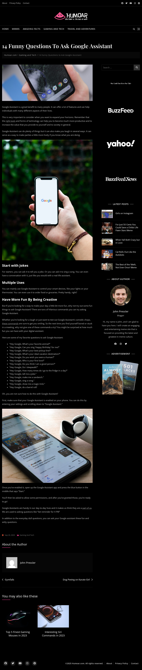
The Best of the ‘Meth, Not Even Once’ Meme (126, 266)
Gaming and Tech (54, 28)
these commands (10, 323)
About (4, 3)
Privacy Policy (15, 3)
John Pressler (28, 562)
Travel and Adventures (81, 28)
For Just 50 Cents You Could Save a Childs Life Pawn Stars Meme (127, 227)
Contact (26, 3)
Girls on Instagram (124, 213)
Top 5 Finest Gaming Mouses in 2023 (18, 633)
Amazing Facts (31, 28)
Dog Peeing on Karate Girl (76, 579)
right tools (10, 121)
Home (5, 28)
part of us (87, 508)
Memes (16, 28)
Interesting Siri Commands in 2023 (53, 633)
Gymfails (9, 579)
